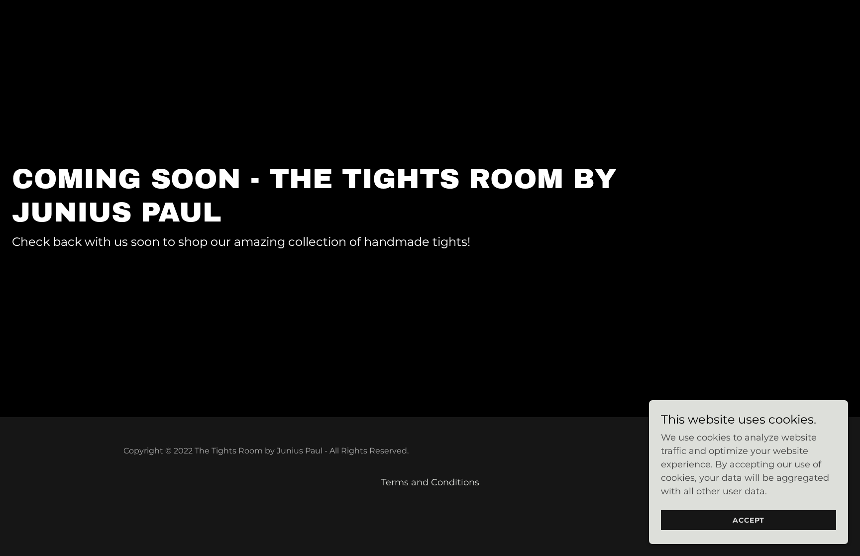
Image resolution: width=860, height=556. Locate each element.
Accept (748, 520)
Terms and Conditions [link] (430, 482)
